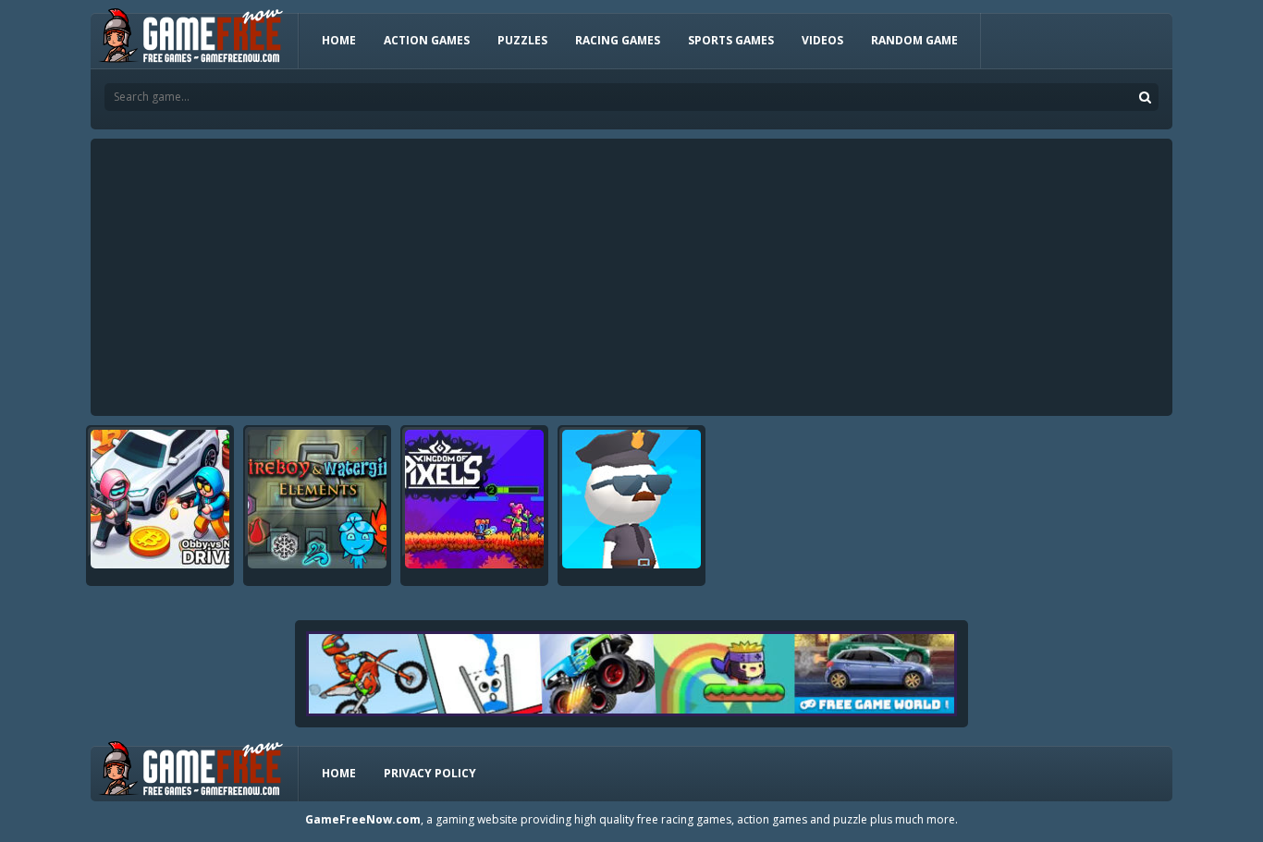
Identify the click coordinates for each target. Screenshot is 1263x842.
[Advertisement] (631, 277)
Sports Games (731, 40)
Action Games (427, 40)
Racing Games (617, 40)
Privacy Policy (430, 773)
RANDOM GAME (914, 40)
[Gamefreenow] (190, 39)
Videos (822, 40)
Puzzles (522, 40)
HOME (339, 40)
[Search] (1144, 97)
